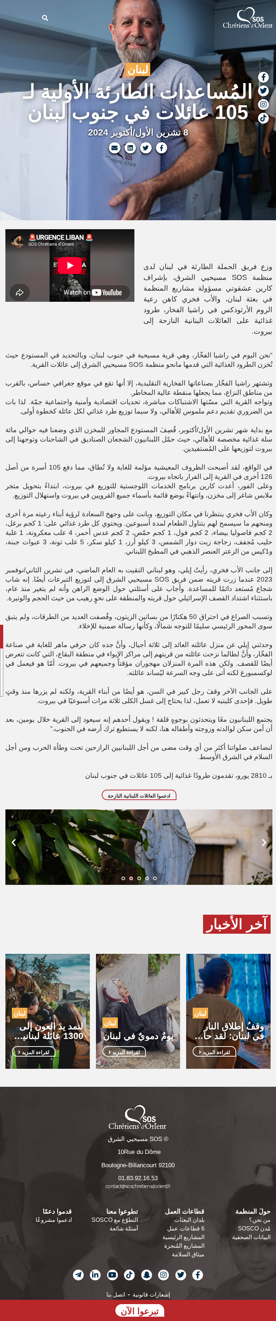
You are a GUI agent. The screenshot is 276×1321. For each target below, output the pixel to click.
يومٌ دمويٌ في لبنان (138, 1036)
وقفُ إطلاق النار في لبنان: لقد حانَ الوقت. (230, 1031)
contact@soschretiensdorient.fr (138, 1186)
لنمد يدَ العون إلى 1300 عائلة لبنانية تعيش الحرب (50, 1031)
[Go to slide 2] (131, 878)
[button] (215, 17)
